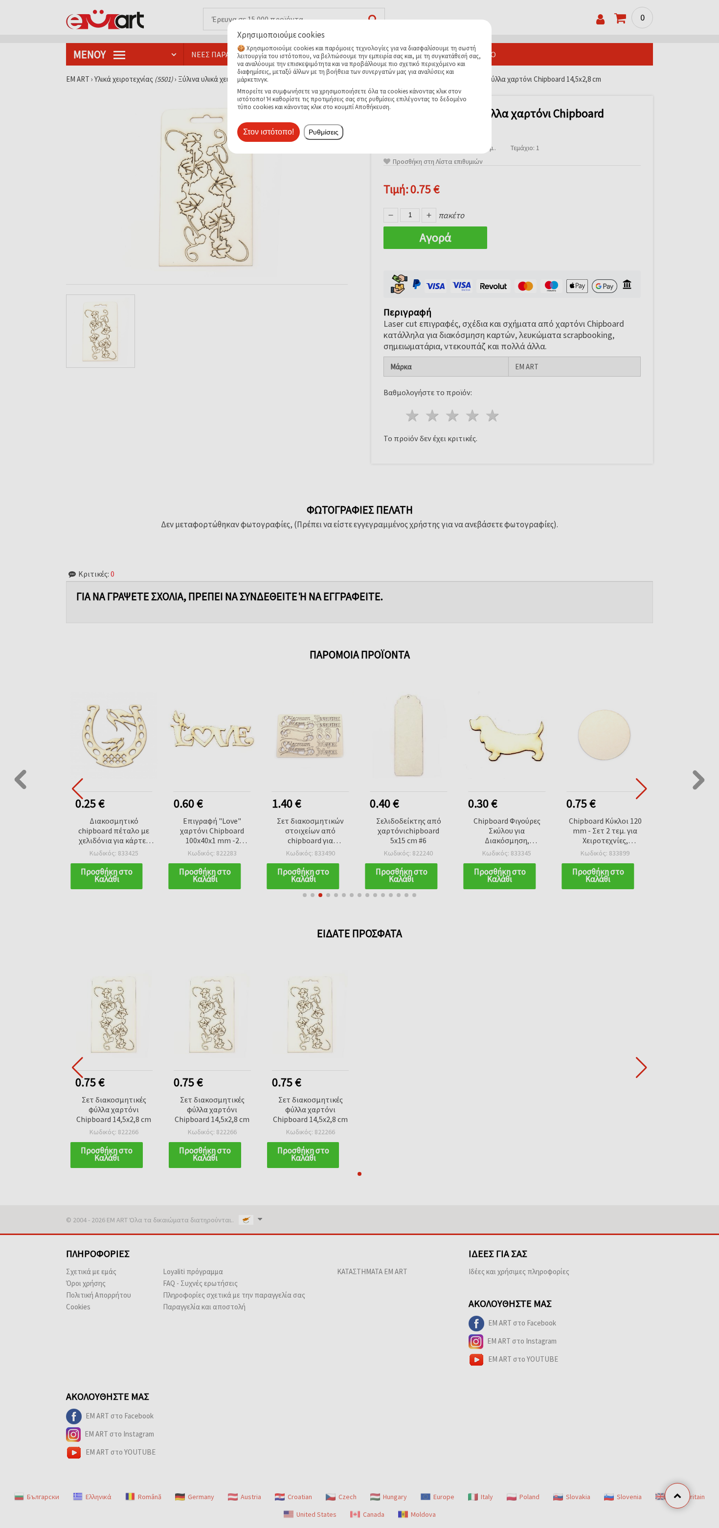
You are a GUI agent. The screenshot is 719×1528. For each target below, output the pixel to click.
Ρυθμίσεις (323, 132)
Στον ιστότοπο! (268, 132)
